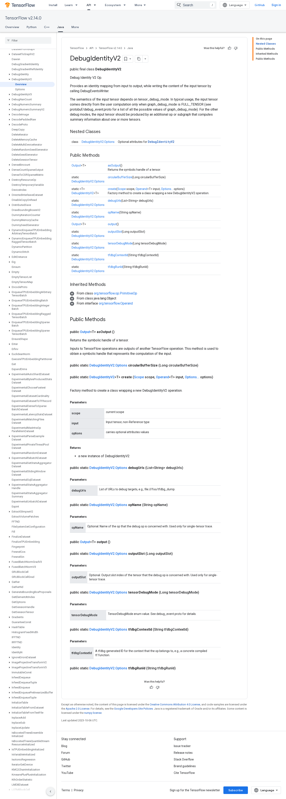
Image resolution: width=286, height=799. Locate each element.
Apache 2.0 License (77, 708)
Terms (65, 790)
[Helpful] (229, 48)
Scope (121, 189)
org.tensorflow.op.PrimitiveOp (115, 293)
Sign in (276, 5)
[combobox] (195, 5)
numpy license (93, 712)
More (138, 5)
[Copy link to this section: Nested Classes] (104, 131)
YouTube (67, 772)
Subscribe (235, 790)
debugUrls (114, 200)
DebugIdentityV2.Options (98, 141)
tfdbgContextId (118, 255)
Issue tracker (182, 746)
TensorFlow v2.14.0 (23, 18)
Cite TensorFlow (184, 772)
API (88, 5)
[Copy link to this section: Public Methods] (104, 155)
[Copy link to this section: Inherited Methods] (110, 284)
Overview (12, 27)
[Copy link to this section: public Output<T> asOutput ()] (119, 331)
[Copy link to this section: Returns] (85, 447)
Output (76, 165)
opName (113, 212)
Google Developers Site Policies (133, 708)
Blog (64, 746)
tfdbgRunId (115, 266)
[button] (27, 54)
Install (53, 5)
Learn (69, 5)
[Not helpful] (236, 48)
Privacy (79, 790)
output (112, 224)
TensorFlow (77, 48)
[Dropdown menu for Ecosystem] (126, 5)
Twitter (66, 766)
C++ (47, 27)
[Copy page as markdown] (139, 58)
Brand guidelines (185, 766)
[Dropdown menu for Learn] (78, 5)
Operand (141, 189)
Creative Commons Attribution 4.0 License (175, 704)
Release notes (183, 752)
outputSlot (115, 231)
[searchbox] (28, 40)
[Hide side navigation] (50, 791)
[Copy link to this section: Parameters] (91, 402)
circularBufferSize (120, 177)
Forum (65, 752)
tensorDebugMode (120, 243)
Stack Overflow (184, 759)
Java (60, 27)
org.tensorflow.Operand (116, 303)
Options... (167, 189)
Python (31, 27)
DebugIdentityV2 (161, 142)
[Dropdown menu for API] (96, 5)
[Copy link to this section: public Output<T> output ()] (115, 542)
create (112, 189)
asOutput (114, 165)
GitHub (260, 5)
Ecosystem (113, 5)
